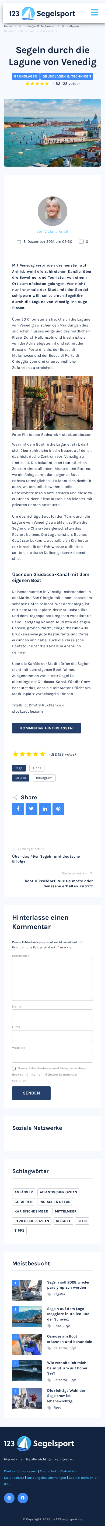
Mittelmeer (66, 1211)
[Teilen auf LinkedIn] (45, 809)
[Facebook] (23, 1498)
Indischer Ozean (55, 1202)
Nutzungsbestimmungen (46, 1478)
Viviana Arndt (56, 231)
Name (16, 1006)
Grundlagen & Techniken (37, 26)
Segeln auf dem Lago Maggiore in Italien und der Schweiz (68, 1314)
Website (18, 1048)
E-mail (17, 1027)
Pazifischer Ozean (32, 1221)
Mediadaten (69, 1471)
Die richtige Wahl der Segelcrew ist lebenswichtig (66, 1395)
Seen (82, 1221)
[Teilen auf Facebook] (18, 809)
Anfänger (24, 1192)
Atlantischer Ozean (58, 1192)
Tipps (37, 768)
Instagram (44, 778)
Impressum (28, 1471)
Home (8, 26)
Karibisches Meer (31, 1211)
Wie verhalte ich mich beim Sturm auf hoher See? (67, 1368)
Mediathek (48, 1471)
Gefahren (24, 1202)
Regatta (63, 1221)
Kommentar (21, 956)
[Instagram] (9, 1498)
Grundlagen (70, 26)
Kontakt (10, 1471)
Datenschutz (14, 1478)
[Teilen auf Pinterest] (58, 809)
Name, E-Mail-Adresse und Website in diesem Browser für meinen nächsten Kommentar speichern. (50, 1074)
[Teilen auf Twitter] (31, 809)
